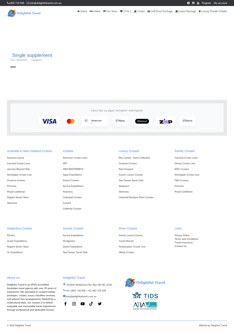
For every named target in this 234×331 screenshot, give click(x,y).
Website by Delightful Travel (213, 325)
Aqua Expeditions (72, 174)
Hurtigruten (69, 241)
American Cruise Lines (75, 157)
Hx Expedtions (15, 252)
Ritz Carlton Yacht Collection (134, 157)
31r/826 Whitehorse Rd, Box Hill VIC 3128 (89, 284)
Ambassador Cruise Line (132, 246)
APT (65, 163)
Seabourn (124, 186)
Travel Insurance (184, 242)
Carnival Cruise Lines (18, 163)
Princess (11, 186)
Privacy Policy (182, 235)
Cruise (141, 11)
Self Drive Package (161, 11)
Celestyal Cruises (72, 197)
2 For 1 (127, 11)
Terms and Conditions (186, 239)
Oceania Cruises (16, 180)
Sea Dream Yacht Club (131, 180)
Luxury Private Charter (214, 11)
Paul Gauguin (126, 169)
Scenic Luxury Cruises (131, 174)
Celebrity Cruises (72, 208)
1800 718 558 (16, 3)
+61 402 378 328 (97, 290)
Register (206, 3)
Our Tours (112, 11)
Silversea (12, 203)
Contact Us (181, 246)
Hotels (97, 11)
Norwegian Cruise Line (19, 174)
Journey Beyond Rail (18, 169)
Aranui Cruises (71, 180)
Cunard (67, 203)
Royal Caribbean (16, 191)
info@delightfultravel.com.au (45, 3)
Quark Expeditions (17, 241)
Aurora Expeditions (73, 186)
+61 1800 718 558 (75, 290)
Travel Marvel (126, 241)
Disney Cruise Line (185, 163)
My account (220, 3)
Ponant (11, 235)
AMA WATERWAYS (73, 169)
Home (83, 11)
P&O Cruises (181, 180)
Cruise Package (187, 11)
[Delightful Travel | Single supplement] (24, 13)
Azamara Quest (15, 157)
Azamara (68, 191)
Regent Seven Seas (18, 197)
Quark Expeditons (72, 246)
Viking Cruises (126, 252)
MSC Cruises (182, 169)
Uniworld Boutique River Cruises (136, 197)
